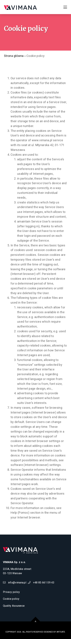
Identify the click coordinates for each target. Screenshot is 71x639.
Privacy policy (11, 592)
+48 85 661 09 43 (43, 582)
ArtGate (60, 632)
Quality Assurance (14, 605)
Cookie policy (11, 598)
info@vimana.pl (16, 582)
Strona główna (14, 56)
